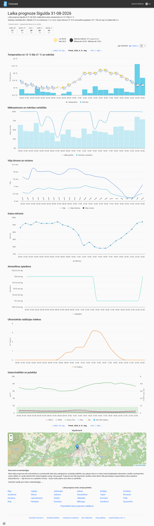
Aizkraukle (58, 491)
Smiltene (127, 491)
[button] (77, 446)
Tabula (135, 46)
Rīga (10, 491)
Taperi (102, 494)
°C (141, 46)
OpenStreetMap (140, 465)
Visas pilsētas (100, 518)
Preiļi (125, 498)
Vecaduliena (82, 494)
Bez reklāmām (87, 518)
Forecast (13, 3)
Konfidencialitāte (53, 518)
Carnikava (104, 501)
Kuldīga (103, 491)
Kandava (11, 498)
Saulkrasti (12, 494)
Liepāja (34, 491)
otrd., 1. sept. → (96, 51)
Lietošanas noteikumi (71, 518)
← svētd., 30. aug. (58, 51)
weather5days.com (116, 518)
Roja (10, 501)
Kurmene (104, 498)
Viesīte (57, 498)
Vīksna (34, 494)
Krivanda (127, 494)
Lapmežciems (37, 498)
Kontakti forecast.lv (36, 518)
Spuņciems (128, 501)
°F (144, 46)
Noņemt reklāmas (138, 4)
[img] (77, 449)
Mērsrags (81, 501)
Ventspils (35, 501)
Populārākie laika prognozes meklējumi (77, 506)
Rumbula (58, 501)
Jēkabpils (81, 498)
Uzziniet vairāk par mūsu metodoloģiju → (25, 482)
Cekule (80, 491)
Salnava (57, 494)
